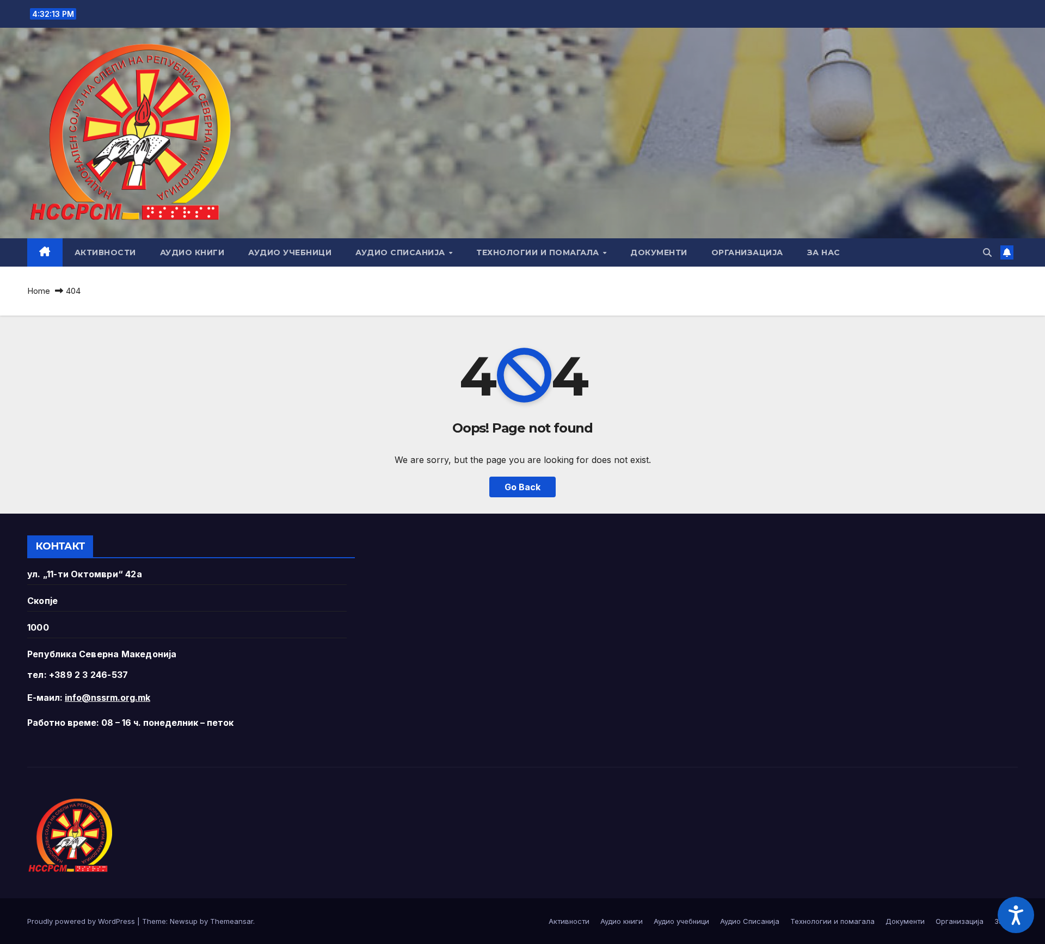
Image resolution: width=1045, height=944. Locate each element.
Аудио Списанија (401, 252)
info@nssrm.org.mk (107, 697)
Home (38, 291)
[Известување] (1006, 252)
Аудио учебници (289, 252)
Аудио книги (192, 252)
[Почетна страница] (45, 252)
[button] (987, 252)
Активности (105, 252)
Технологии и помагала (538, 252)
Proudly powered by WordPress (82, 921)
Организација (747, 252)
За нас (823, 252)
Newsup (184, 921)
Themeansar (231, 921)
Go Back (522, 487)
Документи (658, 252)
